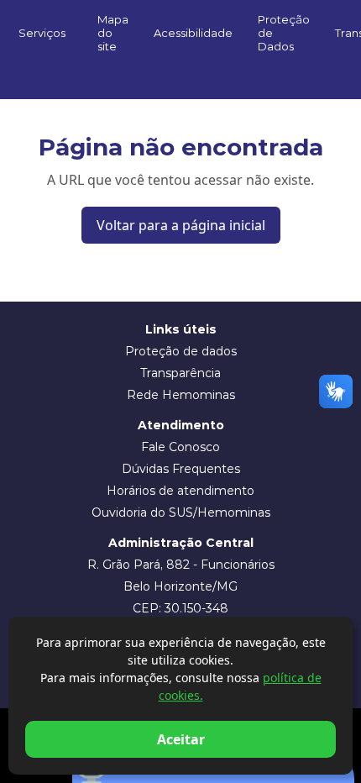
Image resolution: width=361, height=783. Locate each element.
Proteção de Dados (284, 33)
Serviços (41, 32)
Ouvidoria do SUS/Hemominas (181, 512)
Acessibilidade (193, 32)
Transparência (180, 373)
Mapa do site (112, 33)
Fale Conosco (180, 447)
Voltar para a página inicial (181, 225)
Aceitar (181, 739)
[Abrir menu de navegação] (180, 70)
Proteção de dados (181, 351)
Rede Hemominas (181, 394)
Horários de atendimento (180, 490)
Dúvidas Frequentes (181, 468)
